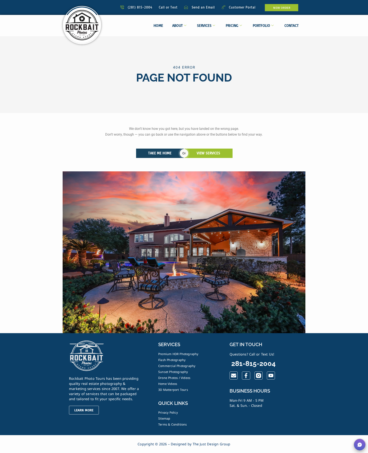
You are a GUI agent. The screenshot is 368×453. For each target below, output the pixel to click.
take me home (159, 153)
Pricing (232, 25)
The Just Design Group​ (211, 444)
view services (208, 153)
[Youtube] (271, 375)
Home (158, 25)
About (177, 25)
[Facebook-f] (246, 375)
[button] (360, 445)
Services (204, 25)
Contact (292, 25)
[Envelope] (234, 375)
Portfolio (261, 25)
